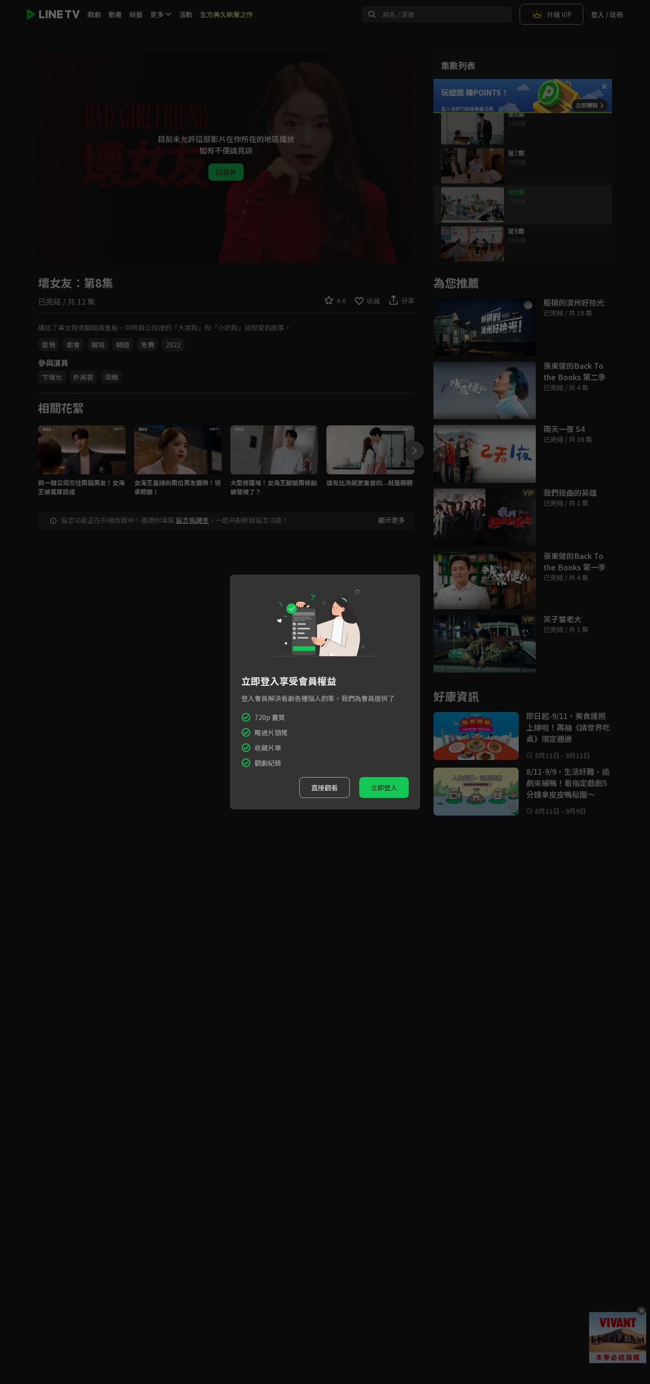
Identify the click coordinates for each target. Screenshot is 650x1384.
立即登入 (384, 787)
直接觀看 (324, 787)
